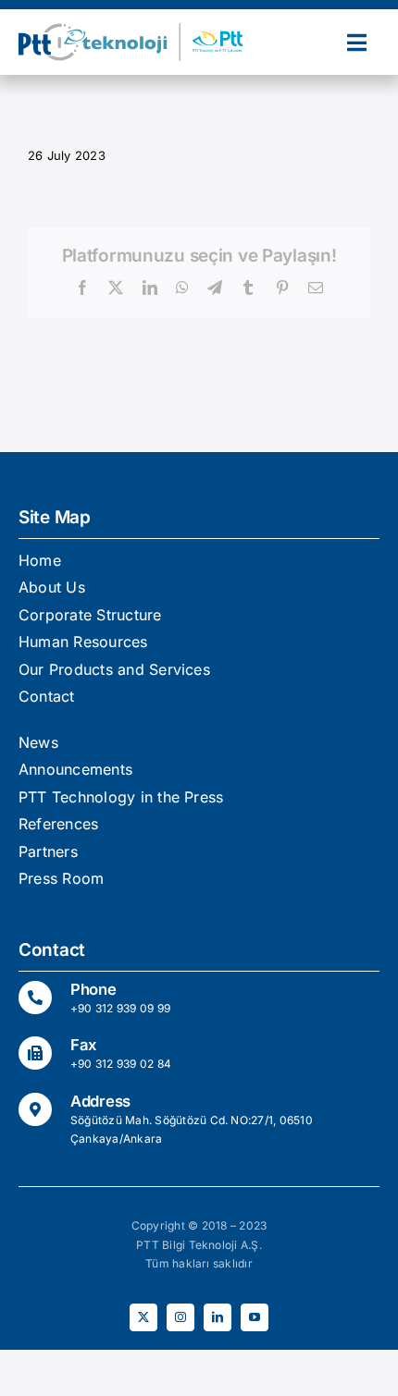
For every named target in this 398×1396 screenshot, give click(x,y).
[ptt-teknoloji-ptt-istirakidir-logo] (137, 30)
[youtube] (254, 1317)
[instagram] (180, 1317)
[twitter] (143, 1317)
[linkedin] (217, 1317)
